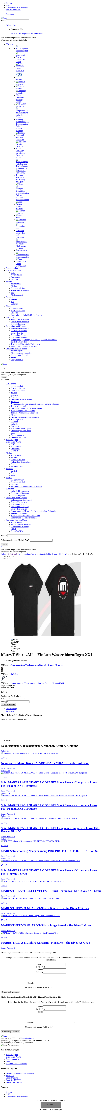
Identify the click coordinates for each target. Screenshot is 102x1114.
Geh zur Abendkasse (35, 33)
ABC (13, 273)
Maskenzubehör (17, 295)
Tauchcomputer (17, 351)
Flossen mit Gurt (17, 308)
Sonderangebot (12, 268)
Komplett (14, 279)
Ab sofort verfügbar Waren (16, 1064)
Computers (15, 277)
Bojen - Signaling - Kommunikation (25, 417)
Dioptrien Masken (18, 288)
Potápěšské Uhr (17, 360)
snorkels (14, 299)
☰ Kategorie (11, 44)
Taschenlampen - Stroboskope (23, 411)
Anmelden (10, 14)
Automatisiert (16, 275)
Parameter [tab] (10, 711)
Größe (3, 699)
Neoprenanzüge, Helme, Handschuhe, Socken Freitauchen (34, 340)
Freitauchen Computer (19, 335)
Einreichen (6, 992)
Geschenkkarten (17, 435)
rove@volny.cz (28, 1038)
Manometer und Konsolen (21, 353)
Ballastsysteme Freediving (21, 328)
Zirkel (13, 357)
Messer (14, 415)
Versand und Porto (13, 10)
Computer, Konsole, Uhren (16, 348)
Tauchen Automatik (18, 406)
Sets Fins (14, 313)
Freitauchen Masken (19, 337)
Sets (12, 293)
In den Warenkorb (8, 704)
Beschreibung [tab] (11, 709)
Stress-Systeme (17, 419)
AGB (8, 5)
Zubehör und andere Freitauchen (24, 346)
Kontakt (9, 3)
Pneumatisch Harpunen (20, 322)
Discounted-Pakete (13, 270)
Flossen (9, 306)
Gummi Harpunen (18, 324)
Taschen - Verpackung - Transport (24, 413)
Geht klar (50, 1105)
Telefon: (39, 970)
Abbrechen (15, 992)
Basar (13, 433)
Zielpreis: (39, 972)
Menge (3, 702)
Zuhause (4, 554)
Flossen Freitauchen (19, 331)
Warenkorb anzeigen (19, 33)
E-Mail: (39, 967)
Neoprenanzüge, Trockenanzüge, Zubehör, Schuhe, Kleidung (35, 404)
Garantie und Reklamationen (17, 7)
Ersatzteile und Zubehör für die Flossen (26, 315)
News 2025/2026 (18, 390)
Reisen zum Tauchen (14, 1082)
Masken (9, 281)
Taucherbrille (16, 284)
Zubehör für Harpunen (20, 319)
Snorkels (9, 297)
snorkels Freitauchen (19, 342)
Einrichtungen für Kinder (21, 431)
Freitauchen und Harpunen (16, 326)
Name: (39, 964)
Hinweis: (30, 983)
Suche (3, 20)
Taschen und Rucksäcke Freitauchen (25, 344)
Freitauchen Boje (17, 333)
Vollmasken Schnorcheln (20, 290)
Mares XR (15, 402)
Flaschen (14, 422)
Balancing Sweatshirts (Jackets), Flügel (26, 408)
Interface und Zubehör (19, 355)
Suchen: (4, 535)
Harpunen (10, 317)
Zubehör (14, 304)
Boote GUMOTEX (18, 437)
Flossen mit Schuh (18, 310)
